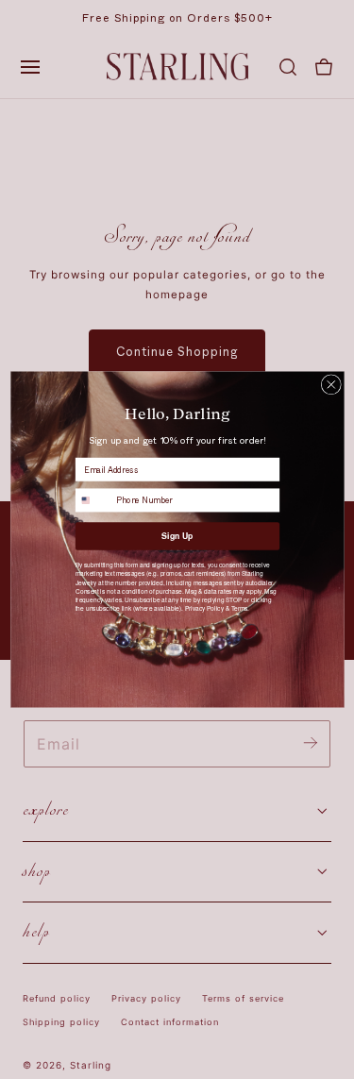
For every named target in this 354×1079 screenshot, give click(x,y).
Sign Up (177, 536)
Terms (238, 608)
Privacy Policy (203, 608)
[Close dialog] (331, 385)
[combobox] (93, 500)
